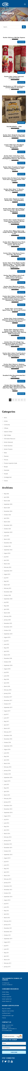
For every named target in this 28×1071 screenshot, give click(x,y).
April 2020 (6, 609)
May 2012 (6, 910)
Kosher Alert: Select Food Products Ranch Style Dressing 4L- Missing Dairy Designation (14, 354)
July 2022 (6, 557)
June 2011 (6, 949)
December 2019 (8, 623)
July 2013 (6, 861)
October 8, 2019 (15, 289)
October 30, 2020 (15, 246)
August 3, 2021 (14, 160)
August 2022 (7, 553)
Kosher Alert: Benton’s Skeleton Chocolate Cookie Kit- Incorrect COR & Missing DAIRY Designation (14, 365)
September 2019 (8, 634)
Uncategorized (7, 477)
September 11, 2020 (15, 268)
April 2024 (6, 518)
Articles (6, 421)
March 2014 (7, 833)
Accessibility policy (7, 1030)
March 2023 (7, 539)
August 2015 (7, 781)
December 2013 (8, 844)
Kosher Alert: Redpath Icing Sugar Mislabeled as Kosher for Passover (14, 135)
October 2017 (7, 704)
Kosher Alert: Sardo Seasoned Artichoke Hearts (14, 77)
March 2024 (7, 521)
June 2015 (6, 784)
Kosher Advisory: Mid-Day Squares (14, 37)
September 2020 (8, 599)
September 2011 (8, 938)
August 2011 (7, 942)
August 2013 (7, 858)
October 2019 (7, 630)
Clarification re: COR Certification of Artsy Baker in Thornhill (14, 87)
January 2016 (7, 770)
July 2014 (6, 819)
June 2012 (6, 907)
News (5, 452)
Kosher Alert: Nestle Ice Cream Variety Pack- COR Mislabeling (14, 199)
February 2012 (7, 921)
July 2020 (6, 602)
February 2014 (7, 837)
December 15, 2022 (15, 128)
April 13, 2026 (15, 39)
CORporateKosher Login (8, 1015)
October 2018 (7, 662)
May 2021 (6, 581)
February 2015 (7, 798)
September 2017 (8, 707)
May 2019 (6, 648)
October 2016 (7, 742)
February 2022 (7, 567)
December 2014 (8, 805)
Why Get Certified (6, 1008)
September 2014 (8, 812)
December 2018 (8, 658)
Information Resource (9, 438)
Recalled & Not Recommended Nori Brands (14, 376)
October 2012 (7, 893)
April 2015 (6, 791)
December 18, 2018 (15, 335)
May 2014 (6, 826)
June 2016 (6, 753)
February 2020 (7, 616)
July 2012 (6, 903)
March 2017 (7, 728)
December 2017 (8, 697)
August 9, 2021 (14, 149)
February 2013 (7, 879)
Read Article (21, 42)
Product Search (5, 994)
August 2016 (7, 749)
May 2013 (6, 868)
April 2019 (6, 651)
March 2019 (7, 655)
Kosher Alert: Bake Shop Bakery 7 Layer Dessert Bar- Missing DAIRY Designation (14, 210)
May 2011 (6, 952)
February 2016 (7, 767)
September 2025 (8, 504)
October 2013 (7, 851)
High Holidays (7, 435)
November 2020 (8, 592)
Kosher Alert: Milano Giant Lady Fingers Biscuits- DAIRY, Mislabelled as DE (14, 232)
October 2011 (7, 935)
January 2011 (7, 966)
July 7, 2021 (15, 182)
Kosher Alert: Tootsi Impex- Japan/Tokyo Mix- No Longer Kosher (14, 309)
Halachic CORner (8, 431)
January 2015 (7, 802)
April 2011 (6, 956)
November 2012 (8, 889)
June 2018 (6, 676)
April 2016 (6, 760)
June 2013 (6, 865)
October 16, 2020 (15, 256)
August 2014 (7, 816)
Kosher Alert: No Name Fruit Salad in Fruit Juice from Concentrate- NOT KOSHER (14, 179)
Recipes (6, 466)
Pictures (6, 459)
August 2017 (7, 711)
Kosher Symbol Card (7, 999)
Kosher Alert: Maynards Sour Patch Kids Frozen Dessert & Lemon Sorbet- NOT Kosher (14, 243)
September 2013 (8, 854)
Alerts (5, 417)
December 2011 (8, 928)
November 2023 (8, 525)
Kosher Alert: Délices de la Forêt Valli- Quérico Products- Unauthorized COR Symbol (14, 276)
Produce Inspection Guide (10, 463)
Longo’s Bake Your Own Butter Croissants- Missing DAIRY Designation (14, 146)
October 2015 (7, 774)
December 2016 (8, 735)
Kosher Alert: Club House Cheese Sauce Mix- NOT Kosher (14, 253)
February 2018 (7, 690)
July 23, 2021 (15, 171)
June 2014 (6, 823)
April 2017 (6, 725)
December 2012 (8, 886)
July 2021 (6, 578)
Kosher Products (8, 449)
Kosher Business (8, 445)
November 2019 (8, 627)
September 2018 (8, 665)
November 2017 (8, 700)
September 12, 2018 (15, 378)
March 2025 (7, 507)
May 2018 (6, 679)
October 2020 (7, 595)
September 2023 (8, 532)
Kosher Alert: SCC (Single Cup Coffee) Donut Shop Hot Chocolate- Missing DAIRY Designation (14, 343)
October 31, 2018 (15, 357)
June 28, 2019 (15, 311)
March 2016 (7, 763)
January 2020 (7, 620)
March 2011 (7, 959)
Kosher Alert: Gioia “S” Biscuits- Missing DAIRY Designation (14, 190)
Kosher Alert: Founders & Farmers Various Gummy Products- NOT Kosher (14, 168)
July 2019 (6, 641)
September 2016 (8, 746)
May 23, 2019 (15, 322)
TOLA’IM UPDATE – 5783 (14, 127)
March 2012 (7, 917)
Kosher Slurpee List (6, 1001)
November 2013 (8, 847)
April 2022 (6, 560)
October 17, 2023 (15, 118)
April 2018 (6, 683)
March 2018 (7, 686)
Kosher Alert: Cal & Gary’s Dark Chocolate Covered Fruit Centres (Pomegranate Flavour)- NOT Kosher (14, 157)
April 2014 (6, 830)
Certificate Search (6, 1013)
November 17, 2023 (15, 79)
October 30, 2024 (15, 68)
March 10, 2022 (15, 138)
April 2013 (6, 872)
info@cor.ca (8, 1027)
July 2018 (6, 672)
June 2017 (6, 718)
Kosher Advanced (8, 442)
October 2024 (7, 514)
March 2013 (7, 875)
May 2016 (6, 756)
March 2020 (7, 613)
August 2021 (7, 574)
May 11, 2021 (15, 213)
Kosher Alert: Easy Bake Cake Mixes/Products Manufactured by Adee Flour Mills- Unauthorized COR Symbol (14, 387)
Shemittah (6, 470)
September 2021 (8, 571)
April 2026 (6, 497)
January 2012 (7, 924)
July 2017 (6, 714)
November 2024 (8, 511)
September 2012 (8, 896)
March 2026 (7, 500)
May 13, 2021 (15, 202)
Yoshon (6, 480)
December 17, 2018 (15, 346)
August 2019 (7, 637)
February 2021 (7, 588)
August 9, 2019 (14, 302)
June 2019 (6, 644)
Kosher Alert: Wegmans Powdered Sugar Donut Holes (14, 115)
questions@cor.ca (12, 1028)
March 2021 (7, 585)
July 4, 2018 (15, 390)
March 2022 (7, 564)
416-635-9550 (9, 1025)
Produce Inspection (6, 996)
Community (7, 424)
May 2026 (6, 493)
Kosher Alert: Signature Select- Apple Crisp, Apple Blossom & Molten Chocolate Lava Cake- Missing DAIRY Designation (14, 332)
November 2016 (8, 739)
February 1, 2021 (15, 235)
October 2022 (7, 546)
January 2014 (7, 840)
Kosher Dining (5, 992)
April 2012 (6, 914)
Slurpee (6, 473)
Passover (6, 456)
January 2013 (7, 882)
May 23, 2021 (15, 192)
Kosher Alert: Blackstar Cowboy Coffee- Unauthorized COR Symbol (14, 287)
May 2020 (6, 606)
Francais (4, 1017)
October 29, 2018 (15, 368)
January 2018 (7, 693)
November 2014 (8, 809)
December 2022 (8, 543)
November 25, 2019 (15, 279)
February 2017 (7, 732)
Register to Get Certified (8, 1011)
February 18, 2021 (15, 224)
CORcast (6, 428)
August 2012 (7, 900)
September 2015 (8, 777)
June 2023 (6, 535)
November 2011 (8, 931)
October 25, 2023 (15, 89)
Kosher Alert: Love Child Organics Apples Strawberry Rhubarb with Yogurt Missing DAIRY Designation (15, 64)
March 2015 (7, 795)
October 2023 (7, 528)
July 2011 (6, 945)
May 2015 (6, 788)
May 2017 (6, 721)
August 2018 (7, 669)
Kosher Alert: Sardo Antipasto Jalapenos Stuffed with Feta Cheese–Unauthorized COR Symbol (14, 320)
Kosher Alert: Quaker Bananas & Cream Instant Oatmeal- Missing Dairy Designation (14, 221)
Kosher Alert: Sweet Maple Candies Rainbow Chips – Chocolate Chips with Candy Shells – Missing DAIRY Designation (14, 265)
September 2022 (8, 550)
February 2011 (7, 963)
